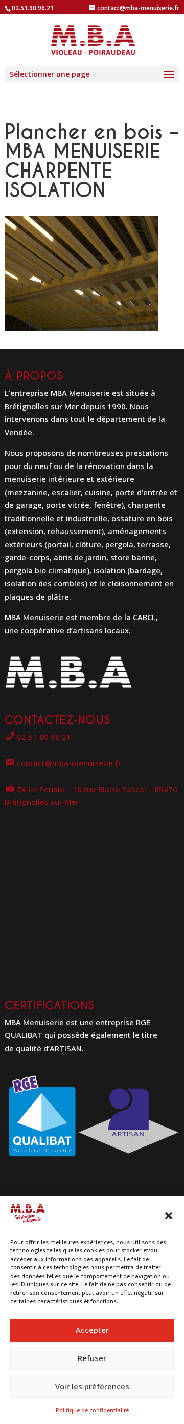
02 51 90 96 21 (43, 737)
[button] (169, 1215)
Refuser (92, 1358)
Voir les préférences (92, 1386)
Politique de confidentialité (92, 1410)
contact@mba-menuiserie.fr (68, 763)
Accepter (92, 1330)
